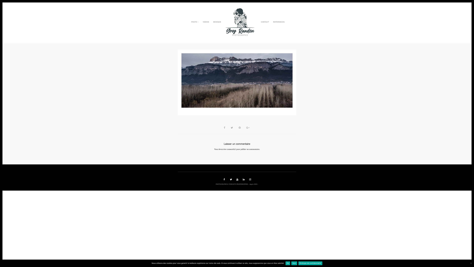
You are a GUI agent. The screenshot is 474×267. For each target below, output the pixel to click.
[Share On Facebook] (225, 128)
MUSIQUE (217, 22)
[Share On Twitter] (232, 128)
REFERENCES (279, 22)
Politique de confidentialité (310, 263)
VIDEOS (206, 22)
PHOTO (194, 22)
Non (294, 263)
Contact (265, 22)
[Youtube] (237, 180)
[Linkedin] (243, 180)
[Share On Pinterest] (240, 128)
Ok (288, 263)
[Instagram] (249, 180)
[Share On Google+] (248, 128)
